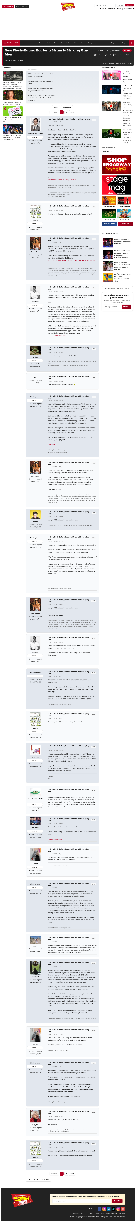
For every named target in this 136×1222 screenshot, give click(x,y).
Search (108, 55)
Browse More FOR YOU (116, 288)
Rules (130, 55)
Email (56, 107)
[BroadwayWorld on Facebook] (99, 1209)
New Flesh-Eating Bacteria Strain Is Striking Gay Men (69, 119)
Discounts (125, 223)
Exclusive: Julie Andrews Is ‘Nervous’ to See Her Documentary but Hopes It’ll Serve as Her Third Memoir (12, 80)
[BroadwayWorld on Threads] (118, 1209)
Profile (34, 137)
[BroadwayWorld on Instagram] (104, 1209)
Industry (48, 43)
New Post (99, 55)
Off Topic (127, 50)
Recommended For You (110, 233)
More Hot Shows (109, 223)
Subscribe (67, 107)
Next (72, 112)
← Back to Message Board (15, 60)
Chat (55, 43)
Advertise (76, 1213)
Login (124, 43)
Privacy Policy (119, 1217)
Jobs (61, 43)
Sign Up (117, 1201)
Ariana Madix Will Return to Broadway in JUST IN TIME (12, 98)
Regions (114, 1213)
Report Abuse (119, 55)
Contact (90, 1213)
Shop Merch (9, 6)
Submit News (105, 1213)
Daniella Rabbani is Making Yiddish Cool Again (127, 76)
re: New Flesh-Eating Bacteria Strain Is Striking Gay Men (68, 207)
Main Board (104, 50)
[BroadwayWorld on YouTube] (123, 1209)
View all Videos (107, 147)
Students (69, 43)
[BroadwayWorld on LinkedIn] (109, 1209)
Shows (40, 43)
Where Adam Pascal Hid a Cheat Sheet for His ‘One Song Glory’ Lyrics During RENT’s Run (41, 98)
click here (51, 444)
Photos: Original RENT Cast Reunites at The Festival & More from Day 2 (12, 133)
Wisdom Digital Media (92, 1217)
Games (83, 43)
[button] (131, 43)
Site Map (122, 1213)
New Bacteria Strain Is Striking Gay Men (62, 180)
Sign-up (120, 5)
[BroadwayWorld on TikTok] (113, 1209)
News (34, 43)
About (83, 1213)
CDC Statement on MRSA (57, 335)
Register (114, 43)
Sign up (126, 307)
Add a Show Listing (22, 6)
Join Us (96, 1213)
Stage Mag (92, 43)
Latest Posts (115, 50)
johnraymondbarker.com (55, 839)
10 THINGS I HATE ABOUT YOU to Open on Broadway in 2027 (12, 115)
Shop (76, 43)
